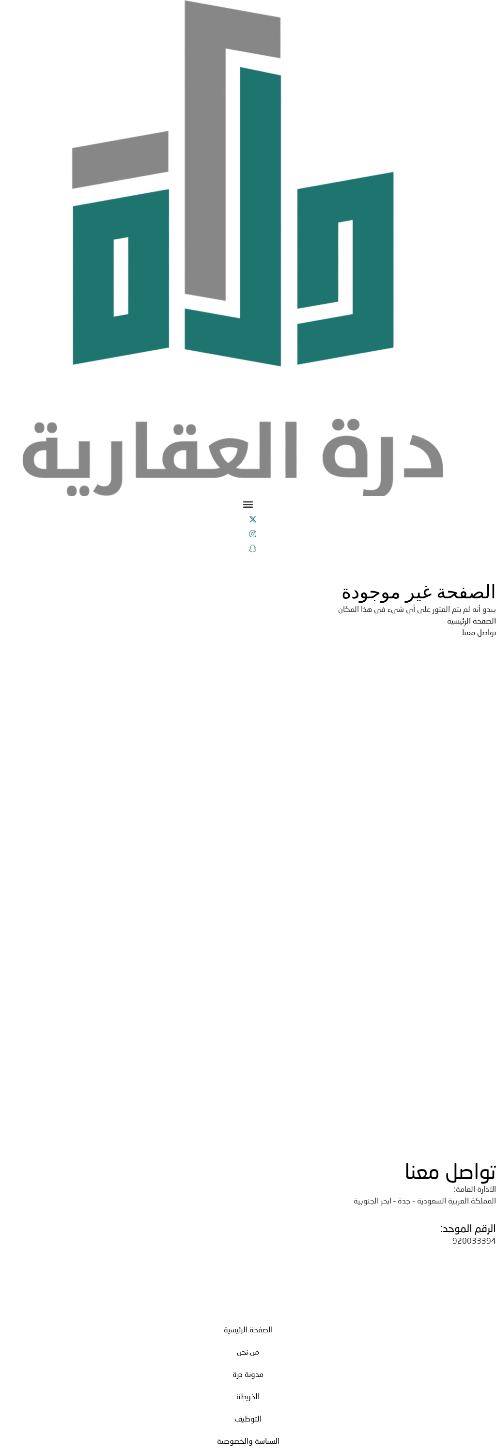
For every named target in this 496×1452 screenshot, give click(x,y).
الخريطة (248, 1396)
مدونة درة (248, 1373)
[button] (248, 504)
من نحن (248, 1351)
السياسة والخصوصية (248, 1440)
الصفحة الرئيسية (248, 1329)
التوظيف (248, 1418)
